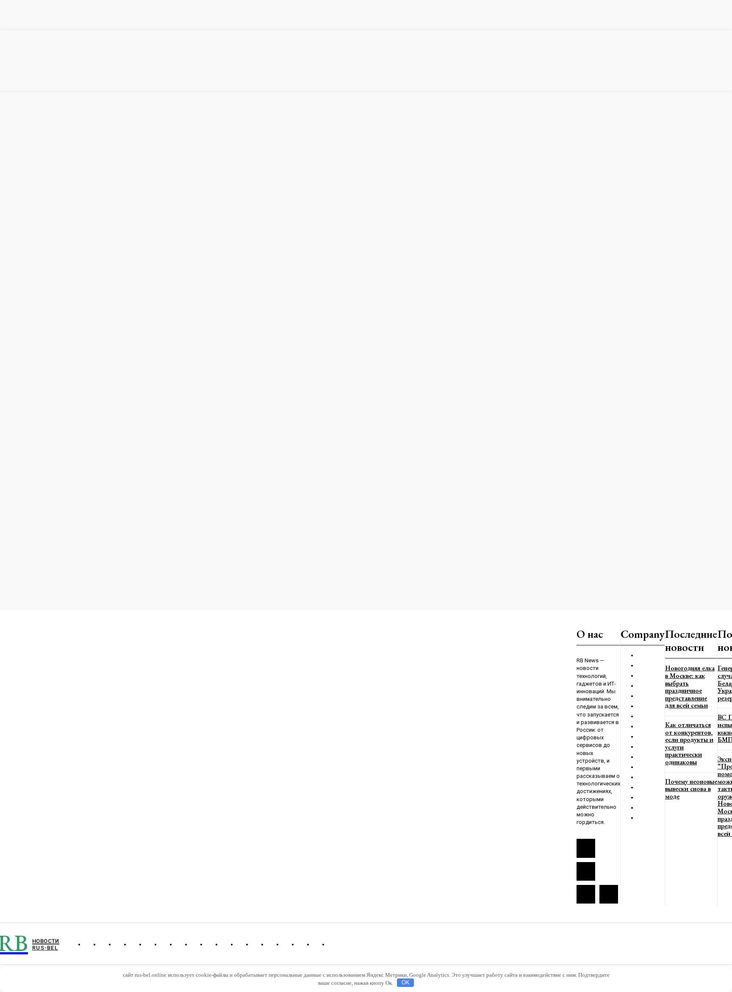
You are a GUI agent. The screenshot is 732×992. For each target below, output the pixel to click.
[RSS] (586, 848)
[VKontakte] (586, 871)
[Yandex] (586, 894)
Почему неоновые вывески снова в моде (691, 789)
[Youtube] (608, 894)
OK (406, 982)
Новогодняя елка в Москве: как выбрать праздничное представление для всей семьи (690, 687)
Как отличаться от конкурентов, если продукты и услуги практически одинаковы (689, 743)
